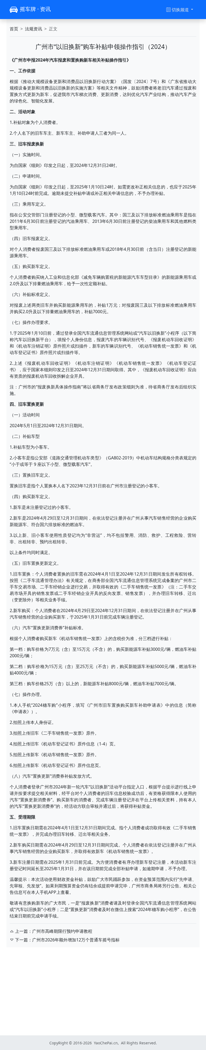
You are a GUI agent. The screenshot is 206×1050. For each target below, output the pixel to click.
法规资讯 (33, 29)
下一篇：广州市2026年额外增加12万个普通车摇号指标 (67, 940)
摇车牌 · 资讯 (35, 9)
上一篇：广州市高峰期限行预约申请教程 (53, 931)
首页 (14, 29)
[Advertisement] (103, 991)
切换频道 (181, 10)
